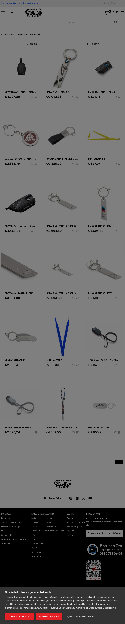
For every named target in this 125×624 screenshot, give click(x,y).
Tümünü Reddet (49, 616)
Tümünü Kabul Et (19, 616)
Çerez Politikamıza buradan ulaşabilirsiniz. (96, 608)
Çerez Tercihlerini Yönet (81, 616)
